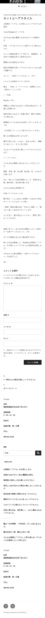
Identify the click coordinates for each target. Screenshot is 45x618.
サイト (6, 338)
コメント (8, 283)
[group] (22, 468)
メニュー (24, 6)
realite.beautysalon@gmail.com (29, 15)
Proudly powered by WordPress (15, 612)
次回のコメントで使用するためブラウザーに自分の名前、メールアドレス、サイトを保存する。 (22, 353)
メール (7, 327)
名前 (6, 315)
